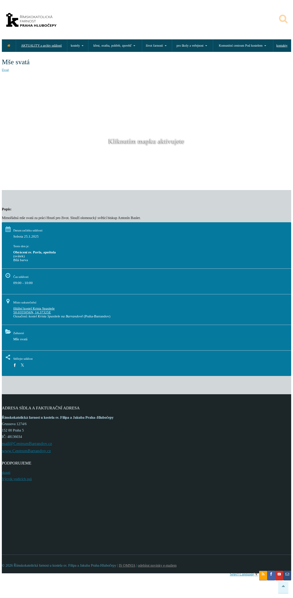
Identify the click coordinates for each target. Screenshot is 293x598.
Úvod (5, 70)
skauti (6, 473)
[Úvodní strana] (9, 45)
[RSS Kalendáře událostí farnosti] (263, 575)
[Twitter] (22, 365)
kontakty (282, 45)
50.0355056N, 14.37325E (32, 312)
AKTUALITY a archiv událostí (41, 45)
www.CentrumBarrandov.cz (26, 450)
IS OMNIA (127, 565)
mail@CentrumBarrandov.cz (27, 443)
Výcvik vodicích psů (17, 479)
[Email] (287, 575)
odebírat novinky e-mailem (157, 565)
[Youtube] (279, 575)
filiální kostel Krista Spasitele (34, 308)
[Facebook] (14, 365)
